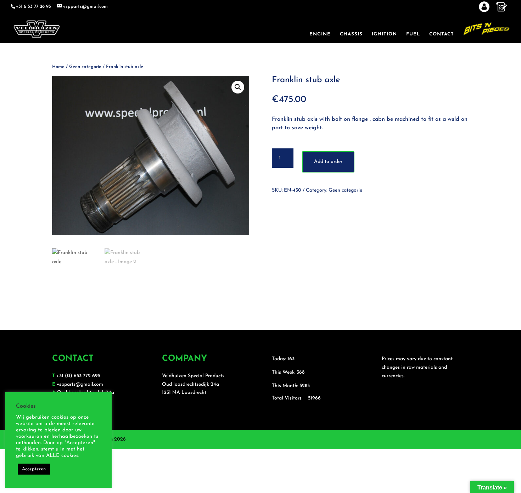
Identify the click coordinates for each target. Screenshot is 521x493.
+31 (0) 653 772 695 (78, 376)
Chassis (351, 34)
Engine (320, 34)
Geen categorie (85, 66)
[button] (237, 87)
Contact (441, 34)
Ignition (384, 34)
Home (58, 66)
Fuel (413, 34)
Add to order (328, 161)
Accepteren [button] (34, 469)
